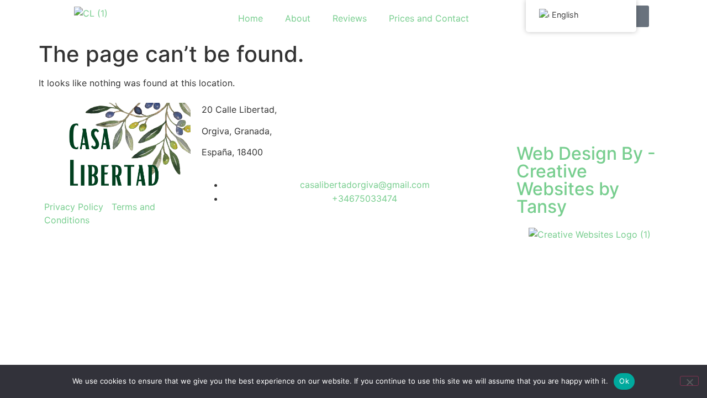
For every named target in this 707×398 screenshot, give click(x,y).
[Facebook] (530, 116)
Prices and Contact (429, 18)
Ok (624, 380)
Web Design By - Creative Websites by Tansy (586, 180)
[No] (689, 381)
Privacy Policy (73, 206)
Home (250, 18)
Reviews (350, 18)
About (297, 18)
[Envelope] (560, 116)
